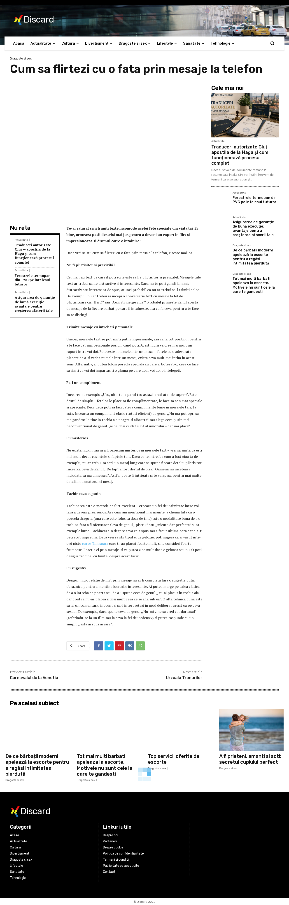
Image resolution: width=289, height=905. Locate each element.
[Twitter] (109, 645)
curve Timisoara (95, 543)
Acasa (14, 835)
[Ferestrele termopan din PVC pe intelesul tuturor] (220, 201)
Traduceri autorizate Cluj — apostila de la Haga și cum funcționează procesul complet (34, 253)
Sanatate (17, 872)
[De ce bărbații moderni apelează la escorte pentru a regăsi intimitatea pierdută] (220, 254)
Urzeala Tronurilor (184, 677)
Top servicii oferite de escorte (173, 759)
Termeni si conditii (116, 860)
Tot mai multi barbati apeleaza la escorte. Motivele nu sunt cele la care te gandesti (254, 285)
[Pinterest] (119, 645)
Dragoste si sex (21, 58)
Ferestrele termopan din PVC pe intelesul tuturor (33, 280)
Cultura (15, 847)
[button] (272, 43)
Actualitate (21, 240)
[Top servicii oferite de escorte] (180, 730)
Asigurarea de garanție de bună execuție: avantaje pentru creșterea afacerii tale (35, 304)
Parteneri (110, 841)
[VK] (129, 645)
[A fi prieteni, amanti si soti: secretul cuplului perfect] (251, 730)
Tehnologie (18, 878)
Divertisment (19, 853)
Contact (109, 872)
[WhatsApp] (140, 645)
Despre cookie (113, 847)
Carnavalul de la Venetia (34, 677)
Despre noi (110, 835)
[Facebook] (98, 645)
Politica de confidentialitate (123, 853)
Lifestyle (16, 866)
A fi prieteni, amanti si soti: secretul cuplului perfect (250, 759)
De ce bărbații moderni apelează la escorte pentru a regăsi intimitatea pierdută (253, 256)
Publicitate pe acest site (121, 866)
